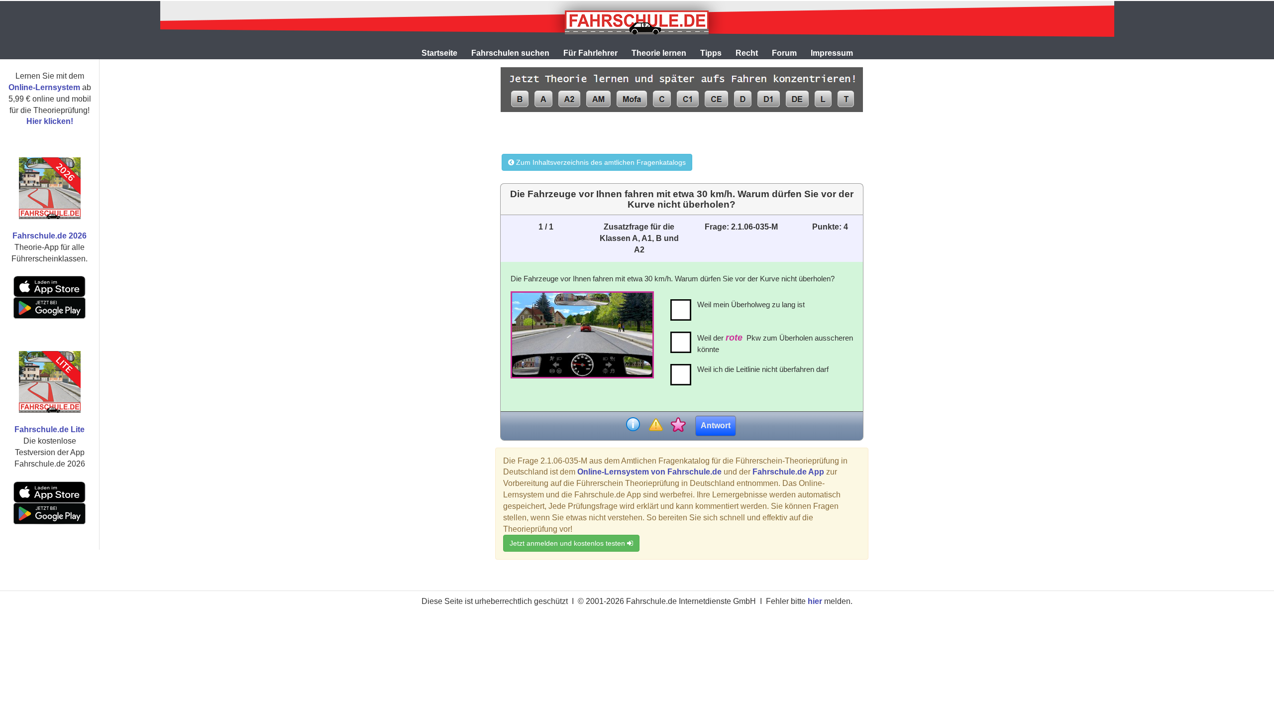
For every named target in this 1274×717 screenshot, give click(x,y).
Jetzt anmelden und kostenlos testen (568, 543)
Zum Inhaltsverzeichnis (600, 162)
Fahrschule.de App (788, 472)
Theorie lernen (659, 53)
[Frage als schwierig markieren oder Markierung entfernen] (655, 425)
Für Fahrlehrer (590, 53)
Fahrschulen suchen (510, 53)
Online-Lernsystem (44, 87)
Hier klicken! (49, 121)
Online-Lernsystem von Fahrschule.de (649, 472)
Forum (784, 53)
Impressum (832, 53)
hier (815, 601)
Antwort (716, 425)
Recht (747, 53)
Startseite (439, 53)
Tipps (711, 53)
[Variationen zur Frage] (678, 425)
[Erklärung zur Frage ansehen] (633, 425)
